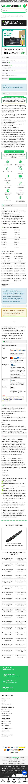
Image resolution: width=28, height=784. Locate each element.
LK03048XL (16, 242)
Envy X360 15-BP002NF (6, 266)
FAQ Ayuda (25, 781)
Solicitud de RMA (6, 715)
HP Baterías (7, 16)
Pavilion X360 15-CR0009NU (5, 281)
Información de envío (6, 721)
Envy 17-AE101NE (18, 253)
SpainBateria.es (15, 757)
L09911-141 (4, 239)
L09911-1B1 (17, 239)
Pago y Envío (19, 782)
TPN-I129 (3, 247)
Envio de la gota (5, 725)
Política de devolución (7, 713)
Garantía (4, 700)
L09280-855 (4, 237)
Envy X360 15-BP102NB (19, 268)
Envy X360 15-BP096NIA (7, 268)
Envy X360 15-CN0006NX (7, 273)
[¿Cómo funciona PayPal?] (10, 750)
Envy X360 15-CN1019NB (7, 278)
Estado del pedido (6, 711)
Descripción (8, 782)
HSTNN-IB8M (4, 232)
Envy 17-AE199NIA (18, 256)
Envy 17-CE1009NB (18, 261)
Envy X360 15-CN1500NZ (20, 278)
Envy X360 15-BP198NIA (7, 270)
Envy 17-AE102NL (5, 256)
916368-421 (4, 230)
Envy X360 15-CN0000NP (20, 270)
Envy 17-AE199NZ (5, 258)
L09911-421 (4, 242)
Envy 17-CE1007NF (5, 261)
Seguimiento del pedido (7, 734)
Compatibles (14, 782)
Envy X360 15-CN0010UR (7, 275)
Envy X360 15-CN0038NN (20, 275)
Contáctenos (5, 733)
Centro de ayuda (5, 731)
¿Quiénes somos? (6, 698)
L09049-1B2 (17, 234)
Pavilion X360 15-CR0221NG (5, 285)
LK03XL (15, 244)
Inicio (2, 16)
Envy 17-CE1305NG (5, 263)
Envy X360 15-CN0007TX (20, 273)
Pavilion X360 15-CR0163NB (18, 281)
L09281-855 (17, 237)
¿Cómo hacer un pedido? (7, 709)
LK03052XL (4, 244)
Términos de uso (5, 702)
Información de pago (6, 723)
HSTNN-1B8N (17, 230)
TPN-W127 (16, 247)
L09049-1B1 (4, 234)
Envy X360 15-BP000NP (19, 263)
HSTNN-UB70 (17, 232)
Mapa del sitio (5, 736)
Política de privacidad (6, 703)
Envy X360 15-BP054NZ (19, 266)
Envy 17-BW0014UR (18, 258)
